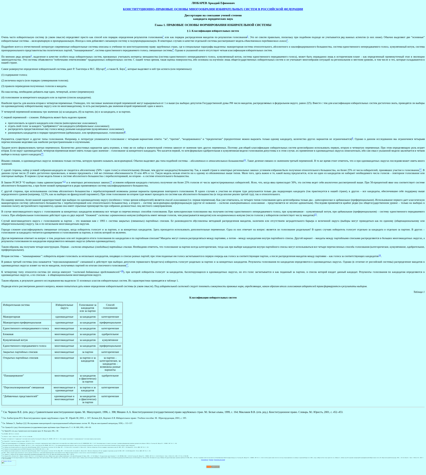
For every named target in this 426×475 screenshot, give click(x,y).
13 (64, 181)
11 (245, 160)
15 (315, 214)
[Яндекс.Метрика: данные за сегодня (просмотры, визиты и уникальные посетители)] (8, 463)
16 (380, 255)
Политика (211, 459)
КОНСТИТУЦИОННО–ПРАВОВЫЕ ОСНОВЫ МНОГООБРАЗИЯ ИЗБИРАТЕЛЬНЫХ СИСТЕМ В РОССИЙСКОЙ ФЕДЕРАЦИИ (213, 9)
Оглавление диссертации (219, 459)
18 (122, 271)
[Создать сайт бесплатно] (213, 467)
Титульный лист (204, 459)
